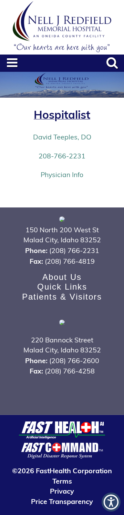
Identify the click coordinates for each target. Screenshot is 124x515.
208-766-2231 (62, 155)
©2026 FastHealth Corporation (62, 470)
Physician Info (62, 174)
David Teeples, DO (62, 136)
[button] (111, 502)
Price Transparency (62, 501)
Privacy (62, 490)
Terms (62, 480)
